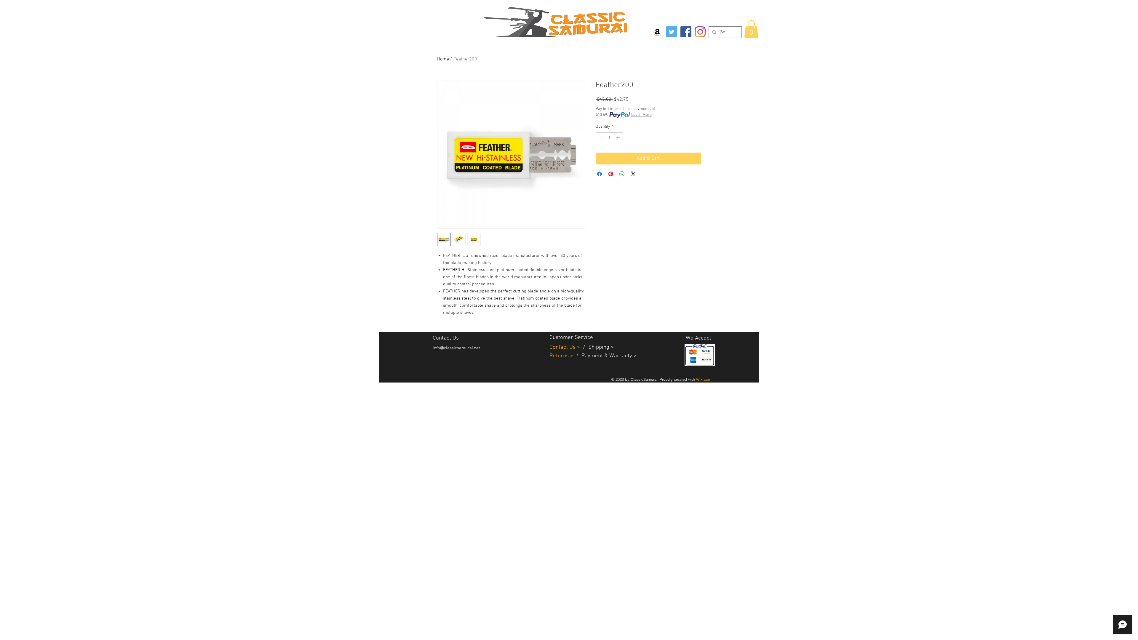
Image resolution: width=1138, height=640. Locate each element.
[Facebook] (685, 31)
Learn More (641, 114)
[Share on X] (633, 173)
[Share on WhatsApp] (622, 173)
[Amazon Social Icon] (657, 31)
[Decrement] (600, 137)
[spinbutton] (609, 137)
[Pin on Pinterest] (610, 173)
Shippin (597, 347)
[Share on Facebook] (599, 173)
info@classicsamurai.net (456, 348)
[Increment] (618, 137)
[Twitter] (671, 31)
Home (443, 59)
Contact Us (563, 347)
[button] (751, 29)
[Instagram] (700, 31)
